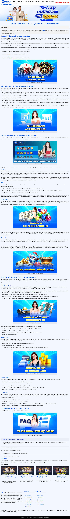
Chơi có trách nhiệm (28, 503)
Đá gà (36, 1)
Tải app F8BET (40, 503)
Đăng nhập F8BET (40, 497)
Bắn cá (32, 1)
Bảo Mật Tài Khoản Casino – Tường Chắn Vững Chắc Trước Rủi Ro (9, 478)
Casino (18, 1)
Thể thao (27, 1)
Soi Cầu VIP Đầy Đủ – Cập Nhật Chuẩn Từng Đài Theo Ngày (26, 477)
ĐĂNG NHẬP (66, 2)
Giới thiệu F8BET (28, 495)
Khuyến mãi (51, 1)
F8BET (14, 1)
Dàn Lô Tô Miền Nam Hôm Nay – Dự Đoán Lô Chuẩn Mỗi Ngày (43, 477)
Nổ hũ (22, 1)
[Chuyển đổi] (2, 439)
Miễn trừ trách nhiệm (29, 501)
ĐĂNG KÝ (58, 2)
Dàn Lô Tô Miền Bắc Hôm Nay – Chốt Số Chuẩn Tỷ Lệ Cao (61, 477)
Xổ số (39, 1)
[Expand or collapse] (68, 27)
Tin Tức (15, 3)
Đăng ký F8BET (40, 495)
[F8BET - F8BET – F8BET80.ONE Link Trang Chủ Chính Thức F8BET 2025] (6, 2)
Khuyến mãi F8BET (40, 504)
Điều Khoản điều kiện (29, 504)
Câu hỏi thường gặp (28, 499)
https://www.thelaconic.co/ (33, 291)
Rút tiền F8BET (40, 501)
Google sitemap (28, 506)
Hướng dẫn (44, 1)
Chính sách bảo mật (28, 497)
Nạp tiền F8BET (40, 499)
